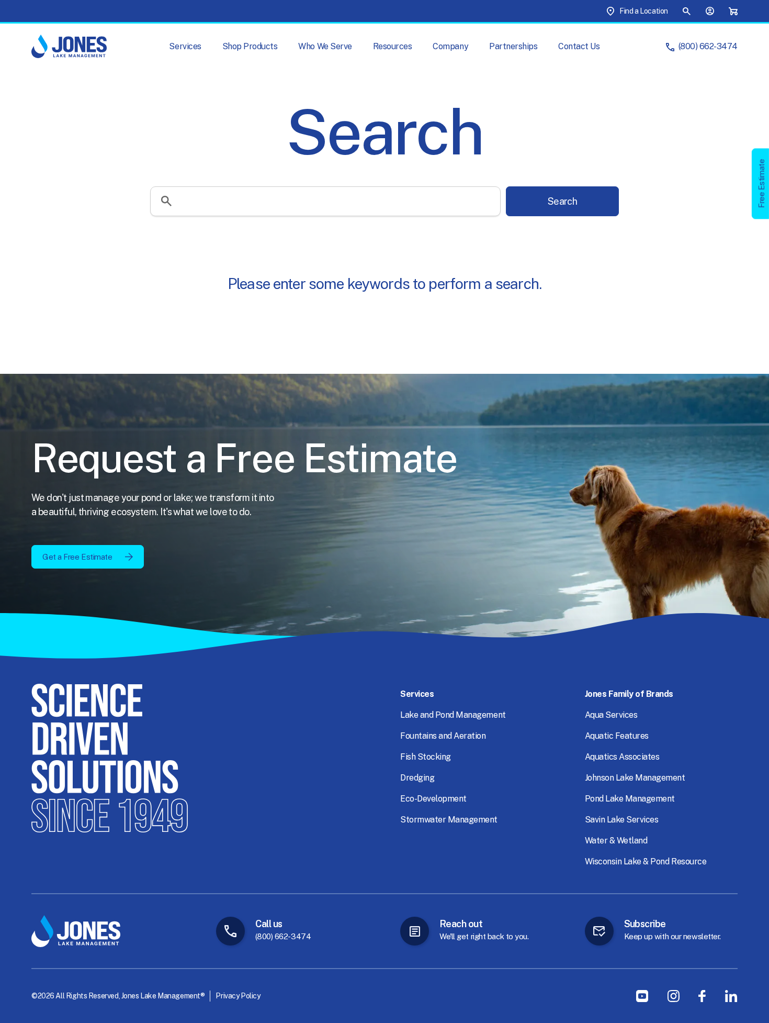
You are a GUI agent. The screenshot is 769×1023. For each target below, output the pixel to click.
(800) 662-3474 (708, 46)
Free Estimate (761, 183)
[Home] (69, 46)
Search (563, 201)
